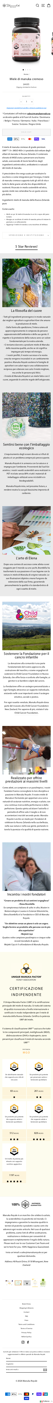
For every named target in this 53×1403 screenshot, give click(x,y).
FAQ (26, 1316)
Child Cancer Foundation (26, 713)
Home (26, 74)
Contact (26, 1312)
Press (26, 1320)
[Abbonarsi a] (45, 1370)
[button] (46, 1401)
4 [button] (30, 70)
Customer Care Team (35, 1243)
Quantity (26, 96)
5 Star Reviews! (26, 246)
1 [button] (23, 70)
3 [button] (28, 70)
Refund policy (26, 1337)
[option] (26, 39)
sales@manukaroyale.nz (38, 114)
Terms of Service (26, 1328)
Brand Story (26, 1304)
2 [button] (25, 70)
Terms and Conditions (26, 1324)
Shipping (19, 87)
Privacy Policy (26, 1332)
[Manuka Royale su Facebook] (27, 1342)
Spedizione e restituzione (26, 235)
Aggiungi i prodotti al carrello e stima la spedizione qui (26, 108)
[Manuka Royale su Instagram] (22, 1342)
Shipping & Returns (26, 1308)
